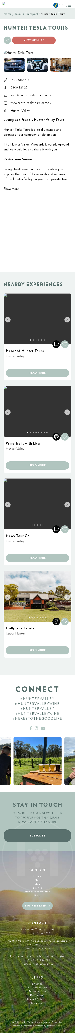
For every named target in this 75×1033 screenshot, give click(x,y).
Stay (37, 884)
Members (37, 1003)
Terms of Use (37, 991)
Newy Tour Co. (18, 536)
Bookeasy (27, 1026)
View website (34, 40)
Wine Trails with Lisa (23, 443)
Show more (11, 189)
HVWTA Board (37, 999)
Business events (37, 905)
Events (37, 888)
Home (8, 13)
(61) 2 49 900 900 (37, 944)
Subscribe (37, 835)
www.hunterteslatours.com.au (31, 103)
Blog (37, 895)
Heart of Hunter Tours (25, 351)
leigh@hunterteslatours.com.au (32, 95)
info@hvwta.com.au (37, 948)
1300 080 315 (20, 80)
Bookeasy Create (54, 1026)
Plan (37, 880)
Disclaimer (37, 995)
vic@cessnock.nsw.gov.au (37, 964)
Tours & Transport (26, 13)
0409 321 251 (20, 87)
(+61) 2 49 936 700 (37, 960)
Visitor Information (37, 891)
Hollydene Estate (20, 628)
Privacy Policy (37, 987)
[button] (7, 40)
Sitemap (37, 984)
